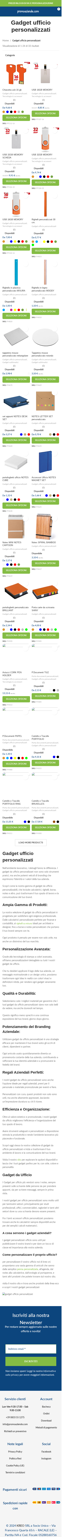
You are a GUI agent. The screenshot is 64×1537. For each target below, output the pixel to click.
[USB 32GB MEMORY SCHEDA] (16, 139)
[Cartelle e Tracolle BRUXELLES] (45, 785)
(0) (14, 100)
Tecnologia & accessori (12, 96)
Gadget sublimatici (10, 362)
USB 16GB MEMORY (42, 90)
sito (19, 1160)
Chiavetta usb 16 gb (11, 90)
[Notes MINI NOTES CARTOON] (16, 527)
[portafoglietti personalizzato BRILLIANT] (16, 592)
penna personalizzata (27, 1269)
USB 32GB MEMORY (42, 155)
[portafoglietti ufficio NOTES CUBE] (16, 462)
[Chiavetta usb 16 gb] (16, 74)
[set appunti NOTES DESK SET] (16, 401)
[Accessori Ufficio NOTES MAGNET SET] (45, 462)
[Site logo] (28, 11)
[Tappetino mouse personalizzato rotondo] (45, 337)
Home (5, 41)
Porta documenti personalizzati (45, 676)
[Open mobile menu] (6, 11)
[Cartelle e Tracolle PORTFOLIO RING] (16, 785)
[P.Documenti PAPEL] (16, 720)
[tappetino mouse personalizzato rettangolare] (16, 337)
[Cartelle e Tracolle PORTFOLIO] (45, 720)
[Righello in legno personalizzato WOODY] (45, 272)
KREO (20, 1525)
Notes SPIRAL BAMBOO (44, 542)
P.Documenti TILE (40, 672)
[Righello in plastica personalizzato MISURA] (16, 272)
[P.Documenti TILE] (45, 657)
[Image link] (46, 1489)
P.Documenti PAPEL (12, 736)
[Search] (45, 11)
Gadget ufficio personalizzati (14, 94)
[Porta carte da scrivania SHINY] (45, 592)
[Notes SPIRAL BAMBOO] (45, 527)
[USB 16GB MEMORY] (45, 74)
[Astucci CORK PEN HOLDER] (16, 657)
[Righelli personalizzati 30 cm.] (45, 204)
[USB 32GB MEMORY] (45, 139)
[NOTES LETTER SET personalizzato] (45, 401)
